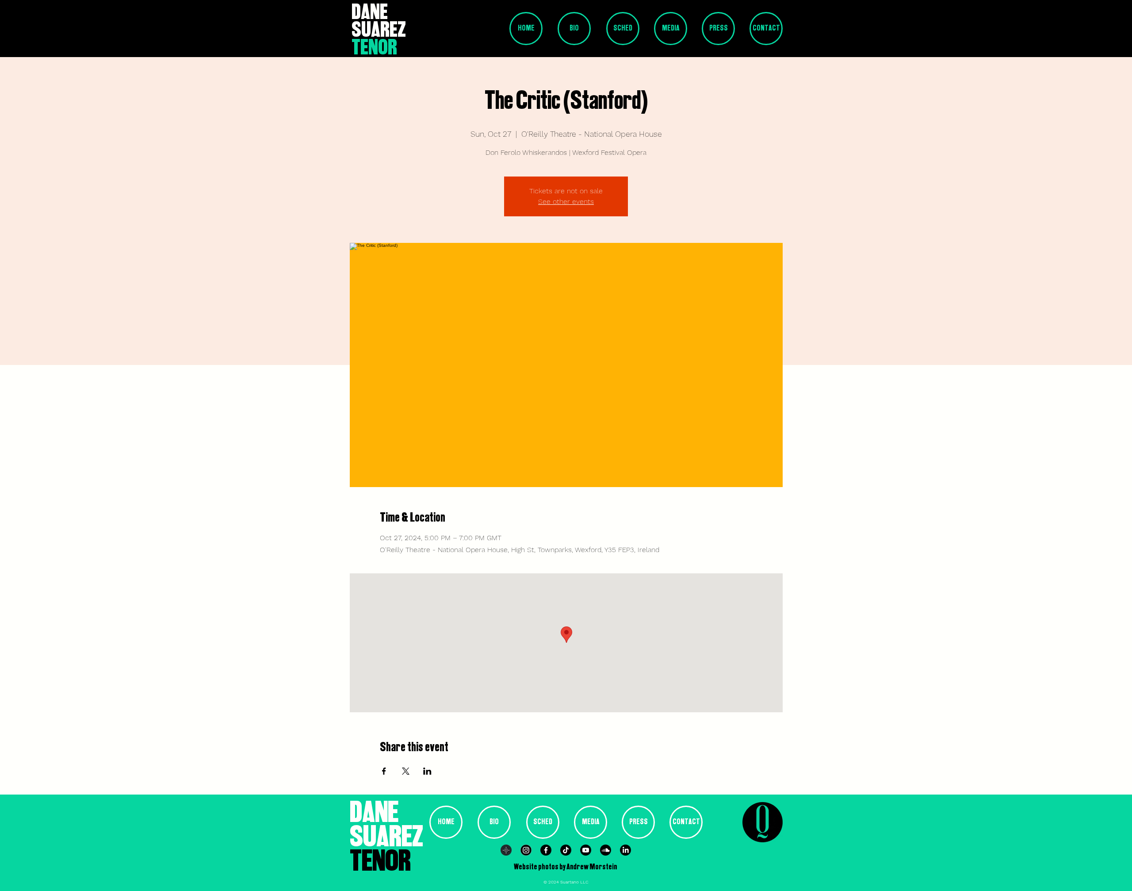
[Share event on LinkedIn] (427, 771)
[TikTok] (565, 850)
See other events (566, 201)
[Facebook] (545, 850)
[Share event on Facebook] (384, 771)
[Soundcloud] (605, 850)
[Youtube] (585, 850)
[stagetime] (506, 850)
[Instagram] (526, 850)
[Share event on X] (406, 771)
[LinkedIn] (625, 850)
